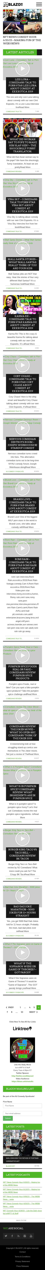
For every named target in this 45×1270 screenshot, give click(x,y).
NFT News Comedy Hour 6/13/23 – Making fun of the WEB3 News (21, 1190)
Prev (11, 1007)
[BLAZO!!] (12, 4)
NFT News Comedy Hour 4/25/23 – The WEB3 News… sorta (21, 1205)
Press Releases (22, 1266)
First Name (7, 1102)
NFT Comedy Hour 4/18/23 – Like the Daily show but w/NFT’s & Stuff (22, 1212)
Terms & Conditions (22, 1257)
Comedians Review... (14, 171)
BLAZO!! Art (10, 1166)
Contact (23, 1252)
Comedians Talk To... (14, 112)
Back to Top (21, 1220)
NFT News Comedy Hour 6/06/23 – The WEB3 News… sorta (21, 1198)
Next (32, 1012)
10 (22, 1012)
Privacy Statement (22, 1261)
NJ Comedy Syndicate (15, 471)
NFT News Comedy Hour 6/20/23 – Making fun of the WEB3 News (21, 1183)
